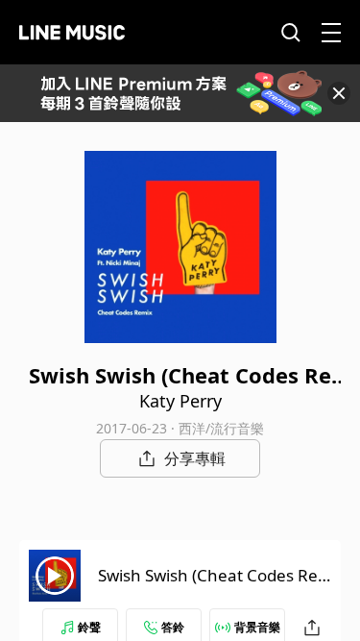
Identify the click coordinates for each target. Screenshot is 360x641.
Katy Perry (180, 400)
